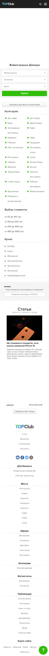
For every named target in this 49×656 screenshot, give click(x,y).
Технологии (24, 623)
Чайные (11, 162)
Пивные (12, 142)
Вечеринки (24, 536)
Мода (24, 628)
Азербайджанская (16, 275)
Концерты (24, 540)
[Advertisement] (24, 33)
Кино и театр (24, 608)
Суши (32, 157)
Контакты (24, 449)
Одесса (7, 647)
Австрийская (13, 265)
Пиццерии (35, 142)
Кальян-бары (36, 162)
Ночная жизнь (24, 599)
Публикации (24, 594)
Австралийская (14, 261)
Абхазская (12, 256)
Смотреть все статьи (24, 411)
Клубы (24, 493)
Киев (25, 647)
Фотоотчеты (25, 576)
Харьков (17, 647)
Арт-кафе (12, 118)
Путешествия (24, 633)
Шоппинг (10, 405)
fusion (10, 251)
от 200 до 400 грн (14, 226)
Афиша (24, 531)
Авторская (12, 270)
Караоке (24, 498)
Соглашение (24, 444)
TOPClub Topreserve (24, 476)
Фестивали (24, 555)
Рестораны (13, 157)
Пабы (32, 137)
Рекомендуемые (24, 568)
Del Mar (11, 246)
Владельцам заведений (25, 471)
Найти (24, 93)
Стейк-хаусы (14, 181)
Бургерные (13, 191)
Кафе (32, 128)
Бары (10, 123)
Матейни (12, 167)
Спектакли (25, 550)
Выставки (24, 545)
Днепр (33, 647)
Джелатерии (36, 123)
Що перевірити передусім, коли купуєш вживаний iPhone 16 (23, 344)
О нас (24, 434)
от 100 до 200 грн (13, 221)
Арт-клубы (35, 118)
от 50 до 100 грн (13, 216)
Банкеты (24, 508)
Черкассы (24, 652)
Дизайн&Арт (24, 618)
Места (24, 483)
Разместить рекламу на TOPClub (24, 294)
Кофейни (12, 137)
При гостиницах (15, 147)
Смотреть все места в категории (24, 104)
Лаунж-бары (14, 172)
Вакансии (24, 439)
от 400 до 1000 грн (14, 231)
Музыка (24, 613)
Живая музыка (37, 191)
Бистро (33, 167)
